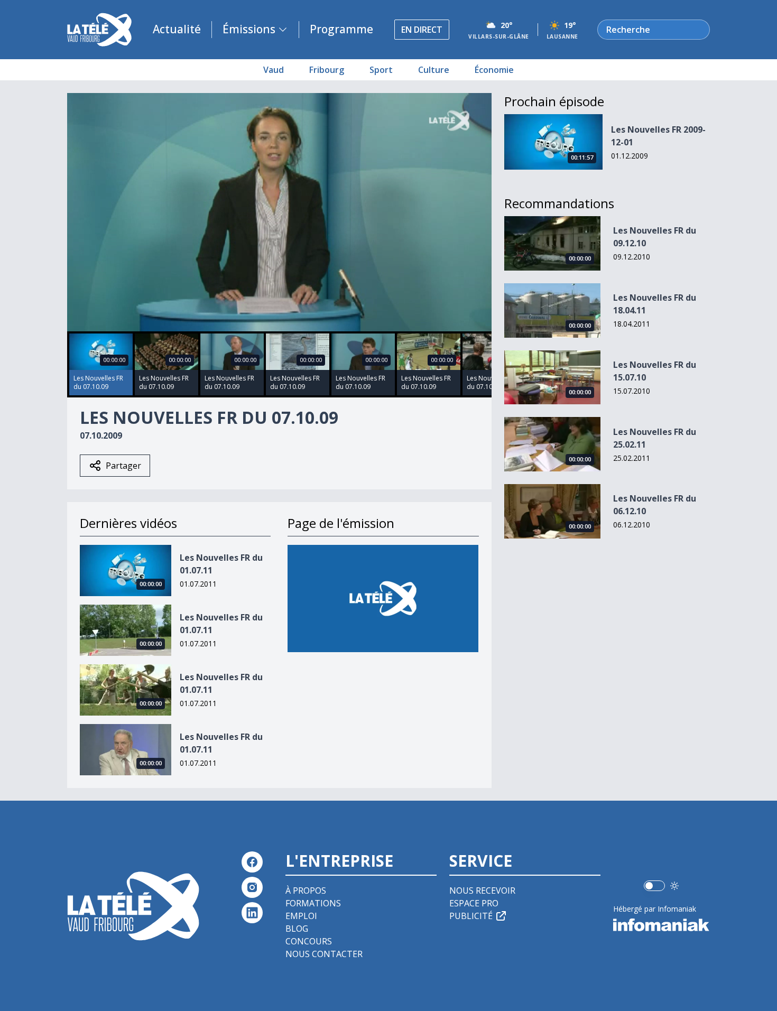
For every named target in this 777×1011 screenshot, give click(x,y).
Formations (313, 903)
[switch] (654, 885)
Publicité (471, 916)
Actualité (177, 29)
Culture (433, 70)
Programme (341, 29)
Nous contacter (324, 954)
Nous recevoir (482, 890)
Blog (296, 928)
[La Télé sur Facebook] (252, 862)
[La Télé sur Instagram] (252, 887)
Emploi (301, 916)
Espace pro (473, 903)
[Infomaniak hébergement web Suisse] (661, 925)
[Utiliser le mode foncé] (674, 885)
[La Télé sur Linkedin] (252, 912)
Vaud (273, 70)
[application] (279, 212)
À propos (305, 890)
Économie (494, 70)
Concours (308, 941)
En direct (421, 29)
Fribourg (326, 70)
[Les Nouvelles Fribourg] (383, 598)
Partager (123, 465)
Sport (381, 70)
